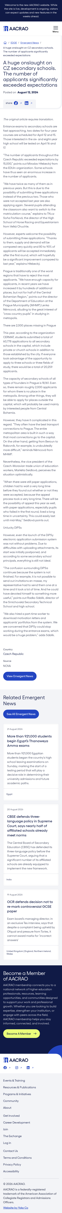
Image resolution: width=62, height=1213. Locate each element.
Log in (7, 1142)
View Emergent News (20, 676)
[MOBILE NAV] (55, 29)
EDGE (14, 42)
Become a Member (19, 1033)
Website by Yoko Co (15, 1207)
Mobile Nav (55, 29)
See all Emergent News (21, 714)
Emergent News (30, 42)
